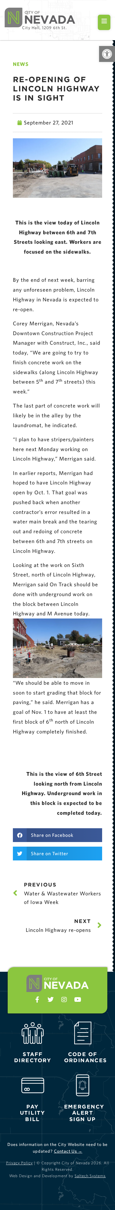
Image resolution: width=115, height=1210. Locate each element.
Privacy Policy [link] (19, 1163)
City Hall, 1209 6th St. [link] (44, 27)
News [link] (21, 64)
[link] (107, 54)
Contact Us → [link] (68, 1151)
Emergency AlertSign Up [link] (84, 1112)
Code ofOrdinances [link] (85, 1057)
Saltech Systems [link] (90, 1176)
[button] (57, 835)
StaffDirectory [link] (33, 1057)
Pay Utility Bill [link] (32, 1112)
